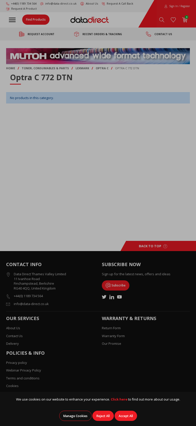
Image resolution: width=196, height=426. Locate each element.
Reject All (103, 416)
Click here (119, 399)
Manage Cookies (75, 416)
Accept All (126, 416)
